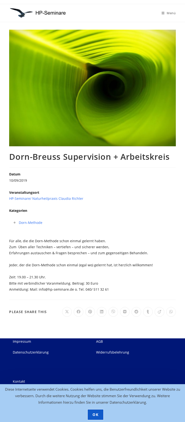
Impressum (22, 341)
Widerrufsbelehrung (112, 352)
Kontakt (19, 381)
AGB (99, 341)
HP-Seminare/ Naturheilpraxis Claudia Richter (46, 198)
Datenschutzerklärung (31, 352)
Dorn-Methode (30, 222)
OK (95, 414)
